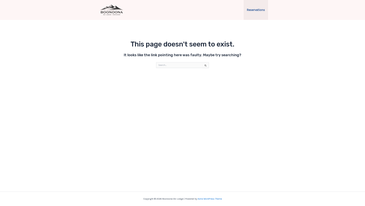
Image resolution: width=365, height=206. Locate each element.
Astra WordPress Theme (210, 198)
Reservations (256, 10)
